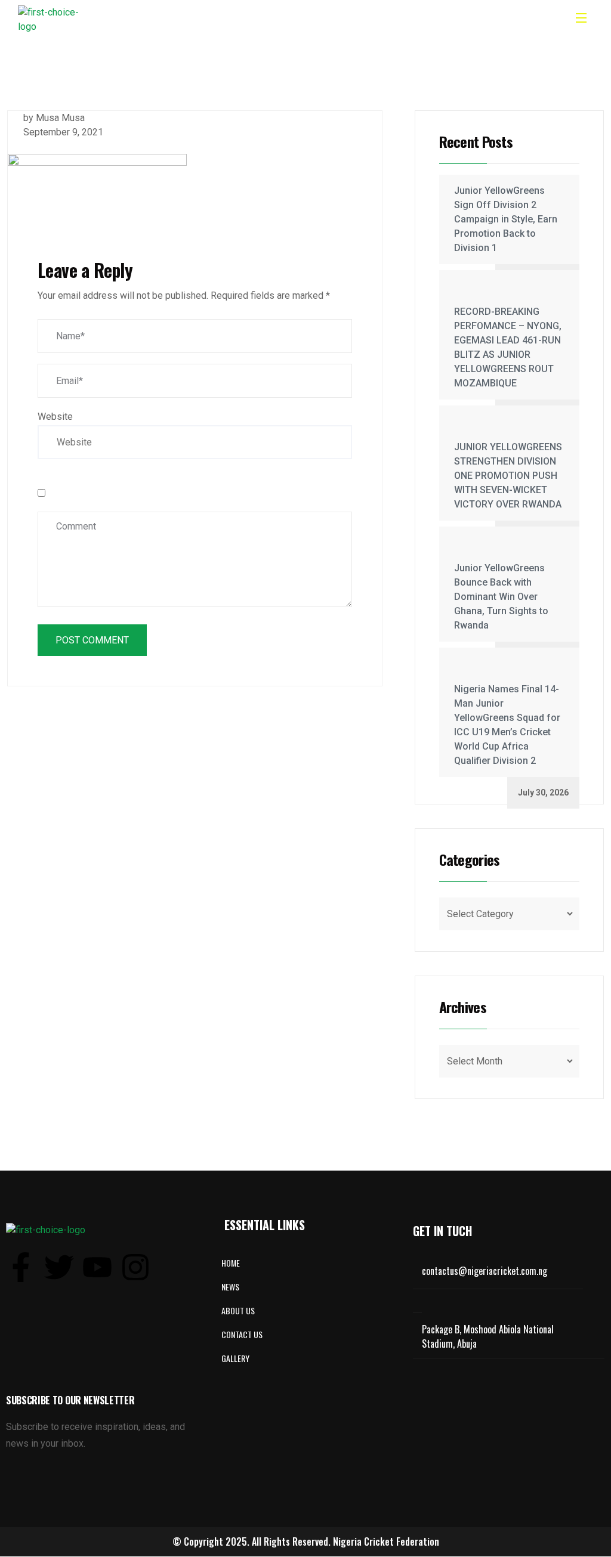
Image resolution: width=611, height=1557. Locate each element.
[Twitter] (59, 1267)
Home (230, 1262)
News (230, 1286)
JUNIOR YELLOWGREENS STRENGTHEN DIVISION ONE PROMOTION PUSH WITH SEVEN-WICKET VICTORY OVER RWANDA (508, 475)
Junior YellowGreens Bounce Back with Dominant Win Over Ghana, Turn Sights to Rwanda (501, 596)
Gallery (235, 1358)
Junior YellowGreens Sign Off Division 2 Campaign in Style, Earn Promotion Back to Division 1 (505, 219)
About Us (238, 1310)
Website (55, 416)
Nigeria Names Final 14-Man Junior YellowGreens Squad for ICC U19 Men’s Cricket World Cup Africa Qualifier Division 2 (507, 724)
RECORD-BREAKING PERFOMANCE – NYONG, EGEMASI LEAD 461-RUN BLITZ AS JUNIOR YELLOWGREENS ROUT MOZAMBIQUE (507, 347)
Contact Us (242, 1334)
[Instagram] (135, 1267)
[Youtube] (97, 1267)
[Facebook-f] (21, 1267)
